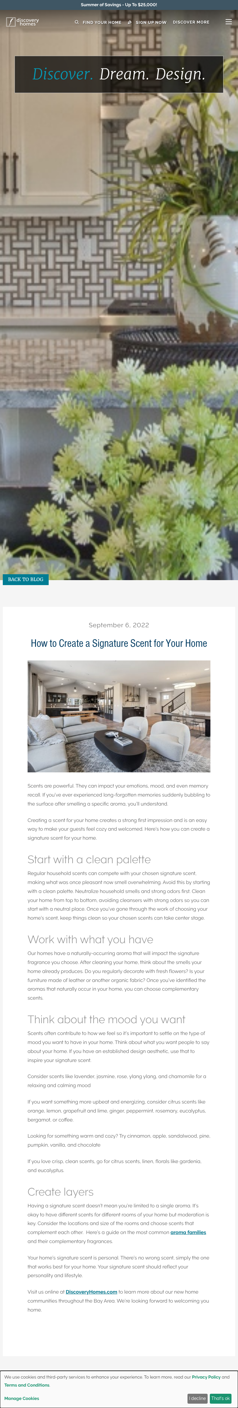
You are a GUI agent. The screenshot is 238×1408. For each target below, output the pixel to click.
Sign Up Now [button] (150, 22)
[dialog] (119, 1389)
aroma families (188, 1232)
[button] (202, 22)
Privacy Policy (206, 1377)
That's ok (220, 1398)
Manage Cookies (21, 1399)
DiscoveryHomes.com (91, 1292)
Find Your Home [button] (101, 22)
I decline (197, 1398)
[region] (119, 5)
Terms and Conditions (27, 1385)
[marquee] (119, 5)
